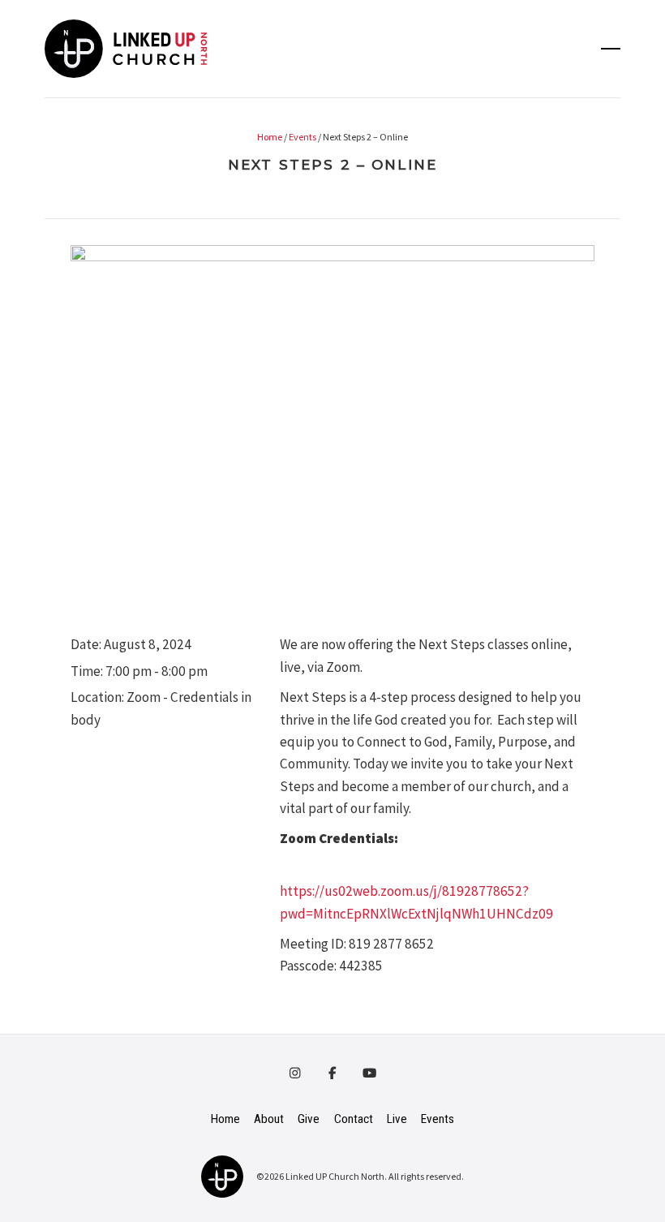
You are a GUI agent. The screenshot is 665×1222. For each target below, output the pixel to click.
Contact (353, 1119)
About (269, 1119)
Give (309, 1119)
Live (397, 1119)
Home (269, 137)
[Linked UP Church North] (222, 1175)
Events (302, 137)
